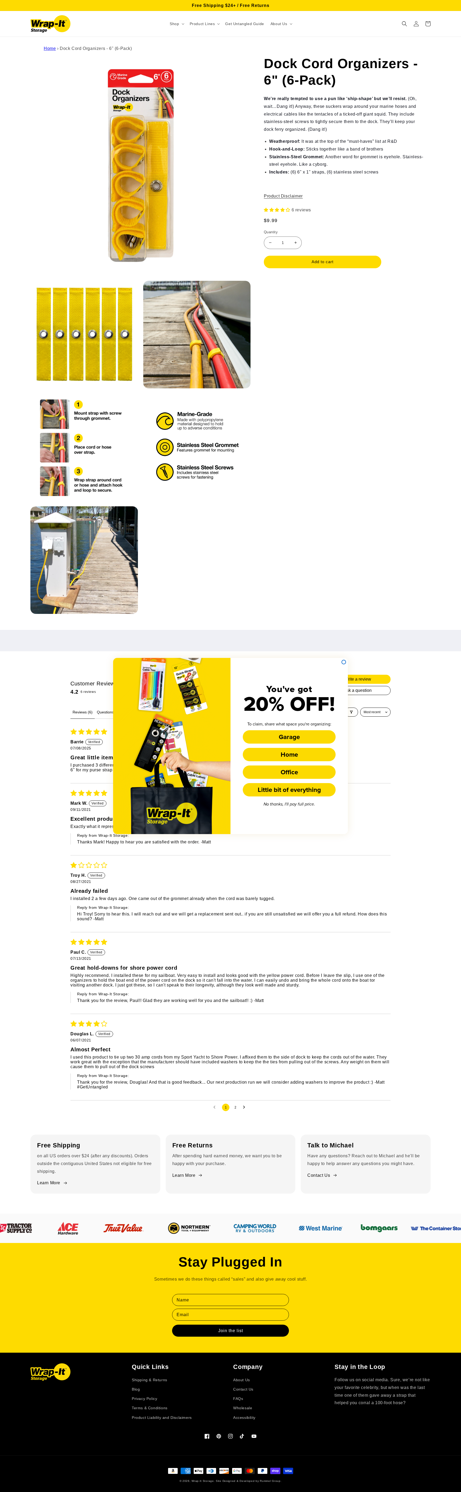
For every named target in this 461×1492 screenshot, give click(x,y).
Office (289, 772)
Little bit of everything (289, 789)
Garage (289, 736)
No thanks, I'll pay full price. (289, 804)
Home (289, 754)
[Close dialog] (344, 662)
